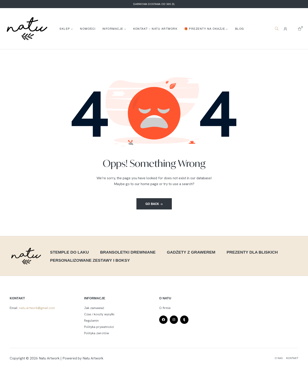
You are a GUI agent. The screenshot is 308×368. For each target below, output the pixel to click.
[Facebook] (163, 320)
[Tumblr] (184, 320)
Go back (152, 204)
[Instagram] (174, 320)
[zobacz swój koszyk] (299, 29)
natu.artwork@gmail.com (37, 308)
